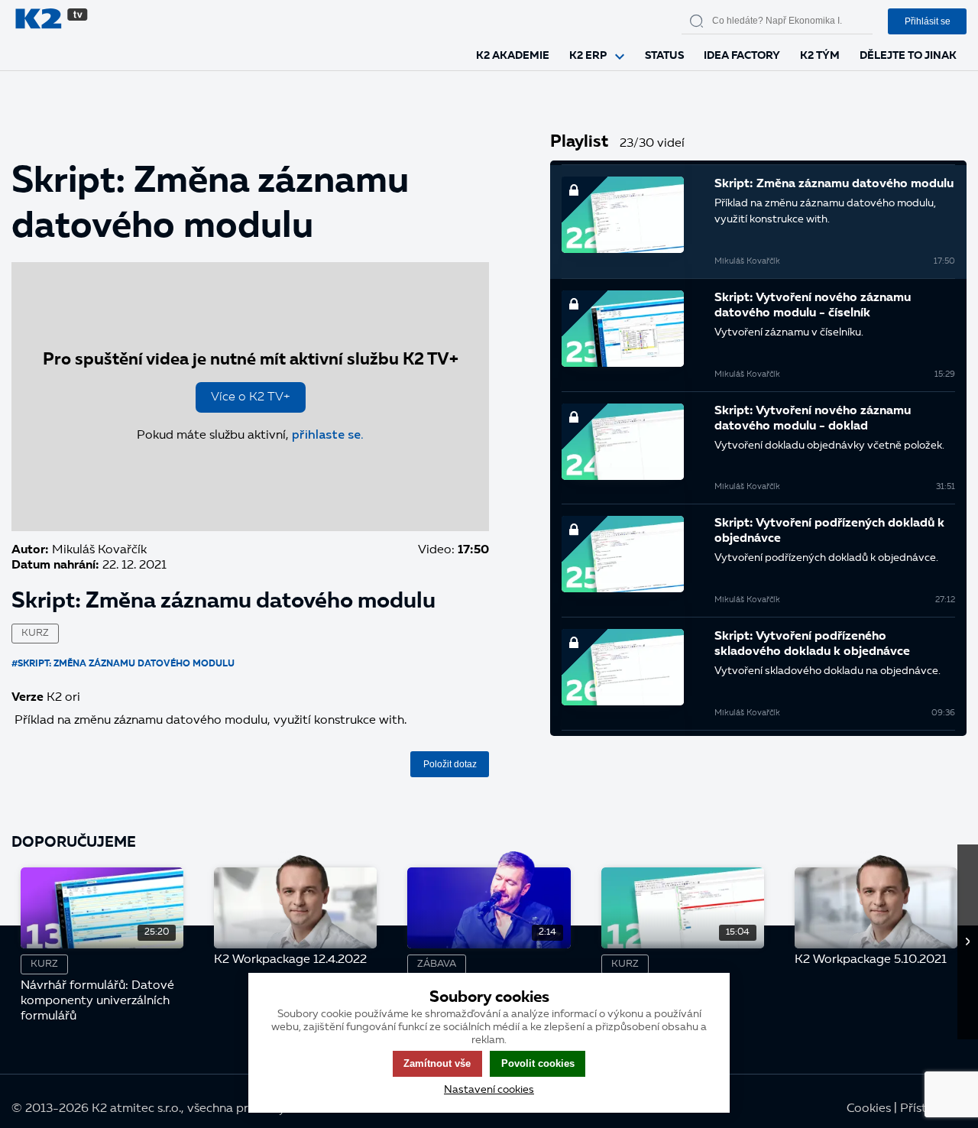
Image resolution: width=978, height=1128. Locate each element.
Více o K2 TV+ (250, 397)
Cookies (869, 1109)
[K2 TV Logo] (199, 21)
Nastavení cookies (489, 1089)
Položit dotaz (450, 764)
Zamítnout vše (437, 1063)
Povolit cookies (538, 1063)
